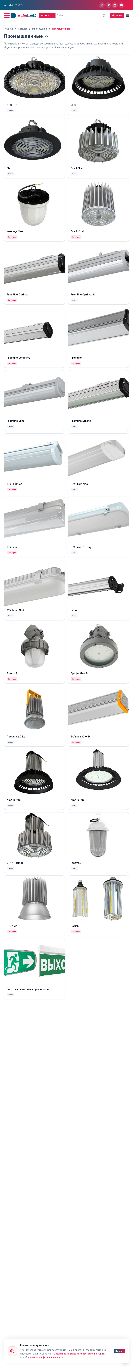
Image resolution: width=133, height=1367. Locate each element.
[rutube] (101, 5)
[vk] (114, 5)
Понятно (119, 1351)
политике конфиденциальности (46, 1357)
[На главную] (20, 15)
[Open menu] (127, 5)
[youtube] (121, 5)
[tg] (108, 5)
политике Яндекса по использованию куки (79, 1353)
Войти (119, 15)
